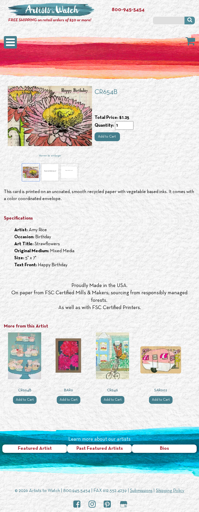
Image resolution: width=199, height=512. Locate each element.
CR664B (24, 390)
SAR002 (160, 390)
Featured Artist (35, 448)
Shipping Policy (170, 491)
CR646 (112, 390)
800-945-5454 (128, 10)
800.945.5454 (76, 491)
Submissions (141, 491)
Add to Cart (107, 136)
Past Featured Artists (99, 448)
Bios (164, 448)
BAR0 (68, 390)
